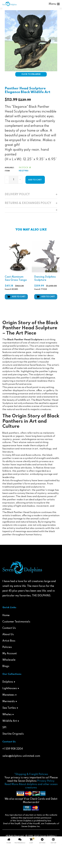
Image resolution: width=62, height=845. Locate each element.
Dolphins (7, 682)
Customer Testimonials (16, 622)
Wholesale (8, 660)
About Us (8, 634)
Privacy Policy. (46, 781)
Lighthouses (9, 688)
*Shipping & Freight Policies (31, 774)
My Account (9, 653)
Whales (7, 714)
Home (6, 615)
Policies (7, 647)
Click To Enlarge (31, 74)
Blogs (5, 666)
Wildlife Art (9, 721)
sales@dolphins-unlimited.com (21, 756)
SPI (4, 727)
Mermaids (8, 701)
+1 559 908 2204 (12, 749)
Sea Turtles (9, 708)
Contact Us (9, 628)
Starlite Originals (13, 734)
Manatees (8, 695)
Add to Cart (18, 297)
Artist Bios (8, 641)
